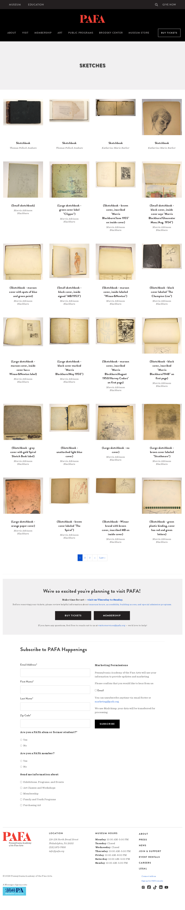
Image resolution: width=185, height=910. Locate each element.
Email (100, 690)
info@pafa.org (56, 851)
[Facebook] (149, 887)
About (11, 33)
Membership (43, 33)
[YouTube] (167, 887)
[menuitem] (14, 4)
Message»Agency (14, 885)
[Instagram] (143, 887)
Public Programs (80, 33)
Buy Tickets (169, 32)
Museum (15, 5)
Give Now (169, 5)
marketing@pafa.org (107, 701)
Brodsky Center (111, 33)
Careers (145, 863)
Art (60, 33)
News (142, 845)
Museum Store (138, 33)
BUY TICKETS (73, 615)
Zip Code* (25, 715)
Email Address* (28, 665)
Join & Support (150, 851)
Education (36, 5)
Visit (25, 33)
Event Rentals (149, 857)
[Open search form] (156, 4)
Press (143, 839)
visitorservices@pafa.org (111, 625)
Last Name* (26, 698)
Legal (143, 868)
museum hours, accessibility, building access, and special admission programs (130, 604)
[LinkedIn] (161, 887)
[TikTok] (155, 887)
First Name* (27, 681)
